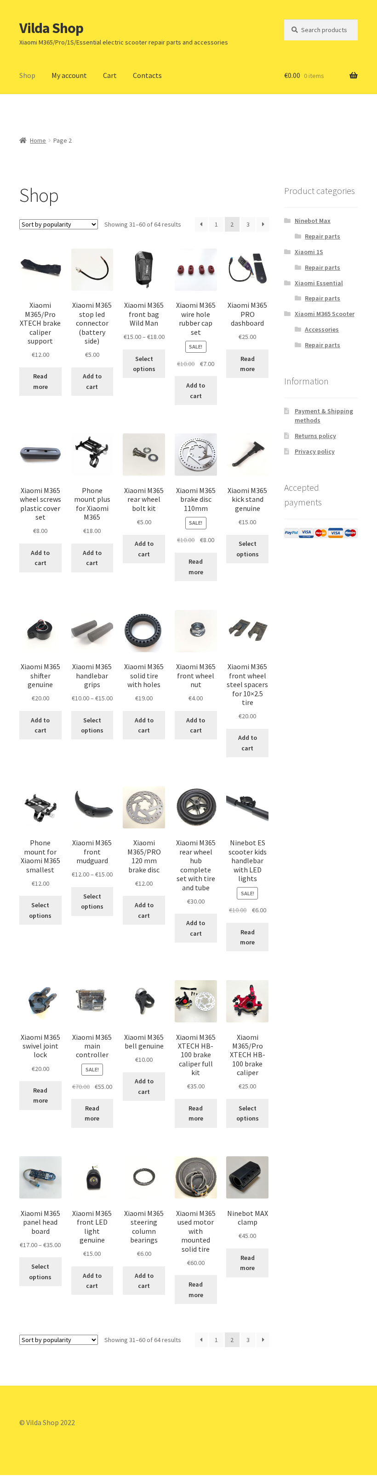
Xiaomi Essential (319, 283)
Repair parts (322, 236)
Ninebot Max (313, 220)
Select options (144, 364)
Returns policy (315, 436)
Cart (110, 75)
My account (69, 75)
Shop (27, 75)
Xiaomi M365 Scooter (324, 314)
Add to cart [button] (92, 381)
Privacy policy (315, 451)
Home (38, 140)
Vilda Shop (51, 28)
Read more (40, 381)
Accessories (322, 329)
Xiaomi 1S (309, 252)
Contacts (147, 75)
